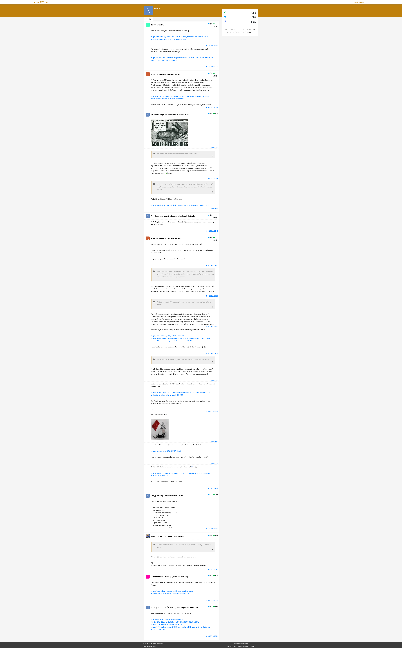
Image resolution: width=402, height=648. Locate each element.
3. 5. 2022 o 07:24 (212, 636)
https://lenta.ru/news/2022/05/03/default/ (166, 451)
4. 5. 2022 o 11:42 (212, 442)
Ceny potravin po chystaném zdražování (167, 496)
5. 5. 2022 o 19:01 (212, 178)
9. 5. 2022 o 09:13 (212, 46)
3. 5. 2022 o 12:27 (212, 488)
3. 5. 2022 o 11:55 (212, 209)
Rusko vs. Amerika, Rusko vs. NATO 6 (166, 74)
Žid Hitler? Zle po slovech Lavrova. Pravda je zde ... (171, 115)
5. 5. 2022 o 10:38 (212, 67)
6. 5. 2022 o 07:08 (212, 529)
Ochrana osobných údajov (247, 646)
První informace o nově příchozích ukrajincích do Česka (173, 216)
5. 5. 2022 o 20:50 (212, 296)
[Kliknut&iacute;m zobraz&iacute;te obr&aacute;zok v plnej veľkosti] (169, 135)
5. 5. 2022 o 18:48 (212, 569)
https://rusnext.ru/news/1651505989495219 (166, 624)
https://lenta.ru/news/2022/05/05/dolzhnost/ (167, 336)
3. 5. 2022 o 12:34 (212, 464)
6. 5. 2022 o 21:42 (212, 231)
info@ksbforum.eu (243, 643)
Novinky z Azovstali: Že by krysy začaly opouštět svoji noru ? (175, 607)
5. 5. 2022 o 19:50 (212, 326)
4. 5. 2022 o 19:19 (212, 381)
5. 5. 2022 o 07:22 (212, 353)
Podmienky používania (232, 646)
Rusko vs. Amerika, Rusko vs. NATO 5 (166, 238)
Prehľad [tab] (148, 19)
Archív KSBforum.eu (42, 2)
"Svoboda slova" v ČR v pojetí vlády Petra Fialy (169, 577)
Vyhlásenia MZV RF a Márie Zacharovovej (167, 536)
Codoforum (152, 646)
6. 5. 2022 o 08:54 (212, 265)
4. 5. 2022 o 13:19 (212, 411)
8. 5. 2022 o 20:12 (212, 107)
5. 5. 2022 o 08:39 (212, 600)
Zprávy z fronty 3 (157, 25)
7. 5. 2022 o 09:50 (212, 148)
